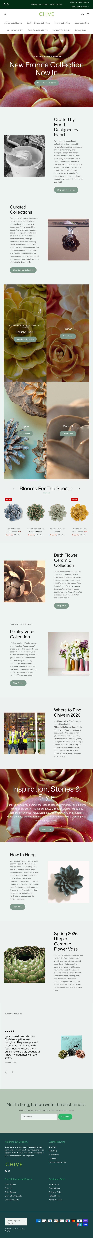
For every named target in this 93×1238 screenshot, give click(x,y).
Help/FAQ (53, 1151)
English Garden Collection (38, 23)
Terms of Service (55, 1200)
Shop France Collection (46, 83)
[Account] (82, 14)
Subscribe (65, 1116)
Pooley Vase (80, 30)
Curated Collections (61, 30)
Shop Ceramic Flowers (66, 190)
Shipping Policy (55, 1192)
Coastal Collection (15, 30)
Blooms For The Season (46, 488)
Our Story (53, 1147)
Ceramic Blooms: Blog (57, 1162)
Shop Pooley (18, 683)
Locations (53, 1158)
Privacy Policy (54, 1188)
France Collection (62, 23)
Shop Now (61, 605)
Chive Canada (10, 1192)
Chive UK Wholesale (13, 1196)
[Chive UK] (46, 14)
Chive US (8, 1188)
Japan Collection (82, 23)
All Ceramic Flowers (13, 23)
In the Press (54, 1154)
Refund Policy (54, 1196)
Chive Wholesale (12, 1200)
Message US (54, 1184)
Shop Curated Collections (23, 270)
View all (46, 493)
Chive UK (13, 1229)
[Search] (5, 14)
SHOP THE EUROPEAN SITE (79, 2)
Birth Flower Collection (38, 30)
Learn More (46, 829)
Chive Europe (10, 1184)
